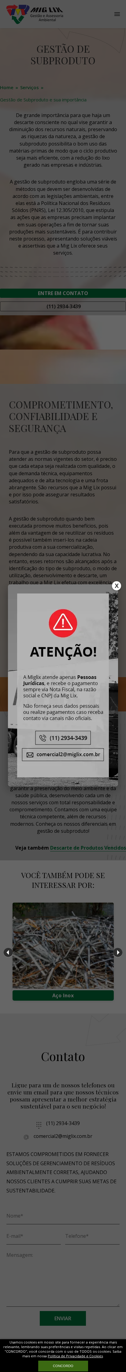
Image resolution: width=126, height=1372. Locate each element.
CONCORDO (63, 1366)
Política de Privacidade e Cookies (75, 1356)
